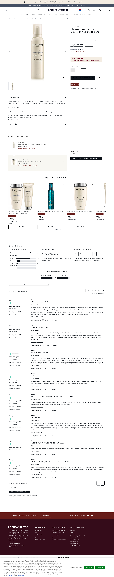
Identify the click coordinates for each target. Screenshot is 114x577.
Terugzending (38, 534)
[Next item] (104, 206)
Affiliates (72, 534)
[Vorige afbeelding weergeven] (9, 51)
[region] (57, 567)
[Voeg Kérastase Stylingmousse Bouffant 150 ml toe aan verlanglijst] (63, 184)
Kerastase (75, 27)
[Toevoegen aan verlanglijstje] (99, 78)
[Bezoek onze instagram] (92, 515)
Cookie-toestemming (14, 543)
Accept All (100, 567)
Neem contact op (39, 537)
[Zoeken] (38, 10)
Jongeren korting (74, 537)
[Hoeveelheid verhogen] (83, 70)
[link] (92, 10)
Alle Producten (74, 541)
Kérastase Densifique (32, 18)
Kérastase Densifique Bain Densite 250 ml (80, 211)
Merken (16, 18)
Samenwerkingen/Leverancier (78, 536)
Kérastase (22, 18)
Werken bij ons (74, 543)
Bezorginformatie (39, 536)
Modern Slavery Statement (59, 539)
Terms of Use (21, 575)
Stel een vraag (89, 46)
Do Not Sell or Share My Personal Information (17, 546)
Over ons (72, 530)
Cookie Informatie (57, 536)
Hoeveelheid (75, 67)
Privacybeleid (55, 534)
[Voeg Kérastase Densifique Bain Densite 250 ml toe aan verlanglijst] (92, 184)
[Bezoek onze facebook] (88, 515)
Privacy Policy (11, 575)
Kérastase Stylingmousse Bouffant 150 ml (50, 211)
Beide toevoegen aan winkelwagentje (86, 158)
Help (36, 532)
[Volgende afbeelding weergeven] (65, 51)
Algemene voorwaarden (58, 530)
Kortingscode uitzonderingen (60, 537)
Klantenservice (38, 530)
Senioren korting (74, 539)
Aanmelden (45, 515)
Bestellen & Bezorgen (58, 532)
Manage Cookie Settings (76, 567)
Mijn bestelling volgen (40, 539)
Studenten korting (75, 545)
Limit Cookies (89, 567)
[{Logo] (58, 10)
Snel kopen (22, 226)
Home (10, 18)
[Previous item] (9, 206)
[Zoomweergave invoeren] (64, 77)
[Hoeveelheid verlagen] (73, 70)
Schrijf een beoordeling (77, 46)
